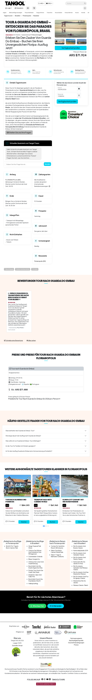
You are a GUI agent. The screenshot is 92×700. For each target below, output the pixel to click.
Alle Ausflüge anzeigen (15, 12)
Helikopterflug (33, 583)
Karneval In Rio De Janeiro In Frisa (79, 562)
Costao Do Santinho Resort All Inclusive (57, 547)
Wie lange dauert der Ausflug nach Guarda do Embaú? (23, 436)
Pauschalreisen (29, 12)
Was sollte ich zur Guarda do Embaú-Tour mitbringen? (23, 441)
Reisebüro (19, 8)
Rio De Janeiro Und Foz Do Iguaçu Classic (80, 577)
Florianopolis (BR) (40, 261)
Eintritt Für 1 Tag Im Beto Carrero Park (12, 547)
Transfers (49, 12)
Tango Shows (40, 12)
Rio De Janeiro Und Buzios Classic (79, 547)
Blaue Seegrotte (34, 559)
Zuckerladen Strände (35, 556)
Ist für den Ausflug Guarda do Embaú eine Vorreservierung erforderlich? (29, 451)
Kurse (77, 12)
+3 (82, 22)
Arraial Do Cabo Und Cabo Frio (35, 575)
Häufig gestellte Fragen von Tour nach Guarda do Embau (46, 420)
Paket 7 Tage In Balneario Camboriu (57, 555)
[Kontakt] (28, 8)
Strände (35, 269)
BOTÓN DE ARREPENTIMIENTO (46, 684)
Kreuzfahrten (69, 12)
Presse (76, 645)
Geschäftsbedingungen (76, 643)
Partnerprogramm (76, 638)
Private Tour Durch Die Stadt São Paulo (35, 571)
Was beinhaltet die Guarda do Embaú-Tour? (20, 431)
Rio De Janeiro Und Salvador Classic (79, 554)
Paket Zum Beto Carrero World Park (57, 551)
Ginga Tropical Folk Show (34, 547)
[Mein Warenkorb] (34, 8)
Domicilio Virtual (17, 645)
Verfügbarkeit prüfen (71, 48)
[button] (76, 3)
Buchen (24, 522)
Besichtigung (9, 269)
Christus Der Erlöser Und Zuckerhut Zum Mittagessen (34, 552)
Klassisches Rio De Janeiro (79, 581)
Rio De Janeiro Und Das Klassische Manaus (80, 573)
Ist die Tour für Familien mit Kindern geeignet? (21, 446)
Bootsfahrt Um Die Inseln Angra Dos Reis (35, 567)
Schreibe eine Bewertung (14, 340)
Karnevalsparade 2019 (80, 550)
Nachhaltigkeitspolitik (76, 640)
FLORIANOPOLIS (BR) (13, 180)
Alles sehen (32, 340)
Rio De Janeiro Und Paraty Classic (79, 558)
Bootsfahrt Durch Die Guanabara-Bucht (35, 580)
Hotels (83, 12)
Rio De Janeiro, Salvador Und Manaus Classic (80, 567)
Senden (47, 164)
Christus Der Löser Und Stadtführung (36, 562)
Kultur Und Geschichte (23, 269)
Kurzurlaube (58, 12)
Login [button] (9, 8)
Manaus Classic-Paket (80, 585)
